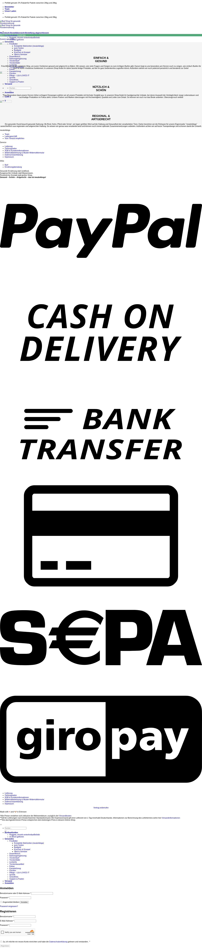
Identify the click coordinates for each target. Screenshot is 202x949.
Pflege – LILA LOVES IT (19, 75)
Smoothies (13, 80)
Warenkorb (5, 33)
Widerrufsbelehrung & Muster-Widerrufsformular (24, 153)
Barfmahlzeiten (11, 833)
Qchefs (12, 78)
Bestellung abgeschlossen (37, 33)
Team (7, 9)
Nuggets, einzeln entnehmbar (21, 38)
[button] (9, 92)
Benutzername (6, 916)
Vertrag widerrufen (101, 808)
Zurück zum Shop (7, 39)
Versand (8, 84)
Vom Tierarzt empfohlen (14, 138)
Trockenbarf (14, 61)
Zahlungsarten (11, 148)
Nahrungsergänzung (17, 59)
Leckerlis (13, 65)
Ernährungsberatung (13, 167)
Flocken (12, 73)
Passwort (4, 898)
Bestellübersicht (17, 33)
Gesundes (9, 42)
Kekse (12, 69)
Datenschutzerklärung (14, 155)
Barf (6, 165)
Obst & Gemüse (20, 54)
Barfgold (17, 50)
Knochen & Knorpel (22, 52)
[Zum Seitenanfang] (1, 824)
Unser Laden (10, 11)
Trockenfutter (14, 63)
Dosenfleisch (14, 57)
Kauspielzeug (15, 71)
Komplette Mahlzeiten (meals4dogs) (29, 46)
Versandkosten (65, 816)
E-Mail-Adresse (7, 921)
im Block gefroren (16, 40)
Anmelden (24, 902)
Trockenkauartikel (16, 864)
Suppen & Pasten (16, 82)
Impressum (9, 157)
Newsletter (9, 7)
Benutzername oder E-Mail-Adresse (15, 893)
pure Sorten (19, 48)
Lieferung (9, 146)
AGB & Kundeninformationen (17, 151)
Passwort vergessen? (9, 906)
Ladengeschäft (11, 136)
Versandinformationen (171, 818)
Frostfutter (13, 44)
